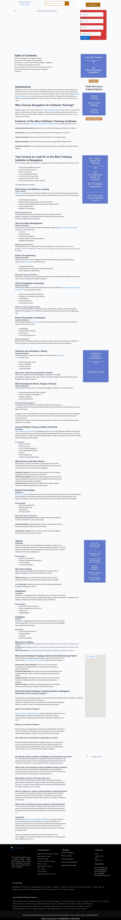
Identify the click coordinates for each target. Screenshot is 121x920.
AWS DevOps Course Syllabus (69, 865)
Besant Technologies (21, 494)
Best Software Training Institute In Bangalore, (42, 123)
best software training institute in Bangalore (36, 819)
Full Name (84, 11)
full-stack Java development (66, 227)
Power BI (34, 322)
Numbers (84, 18)
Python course (29, 262)
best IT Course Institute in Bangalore (28, 713)
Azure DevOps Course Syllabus (69, 862)
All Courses (92, 4)
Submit (85, 38)
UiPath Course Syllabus (67, 859)
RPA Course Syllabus (66, 855)
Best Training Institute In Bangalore (51, 110)
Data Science (19, 193)
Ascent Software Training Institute (25, 431)
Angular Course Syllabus (67, 852)
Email (83, 24)
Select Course (85, 31)
